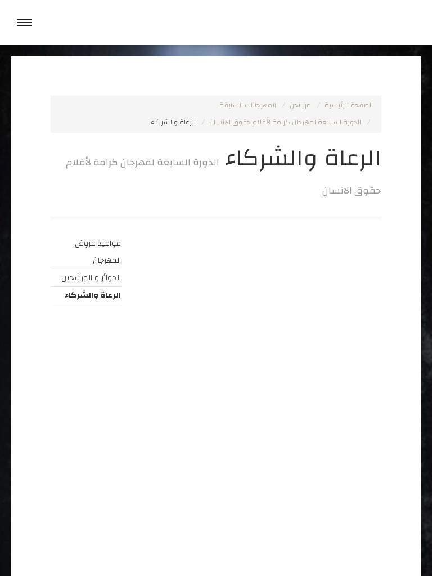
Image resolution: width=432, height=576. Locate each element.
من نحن (300, 105)
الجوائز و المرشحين (91, 278)
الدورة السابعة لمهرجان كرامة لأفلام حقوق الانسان (285, 122)
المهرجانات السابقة (247, 105)
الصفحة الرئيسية (349, 105)
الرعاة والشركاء (93, 295)
